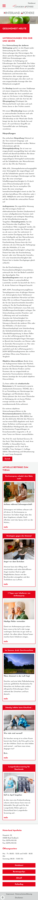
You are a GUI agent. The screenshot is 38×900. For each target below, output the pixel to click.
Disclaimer (19, 898)
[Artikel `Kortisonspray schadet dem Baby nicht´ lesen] (19, 502)
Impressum (10, 894)
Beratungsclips (19, 872)
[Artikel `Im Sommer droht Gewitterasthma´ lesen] (19, 673)
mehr (6, 527)
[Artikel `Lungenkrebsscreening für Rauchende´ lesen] (19, 792)
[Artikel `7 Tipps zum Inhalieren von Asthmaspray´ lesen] (19, 619)
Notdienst (31, 3)
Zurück (7, 459)
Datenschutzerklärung (23, 894)
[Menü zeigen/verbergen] (4, 6)
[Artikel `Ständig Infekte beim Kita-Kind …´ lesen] (19, 731)
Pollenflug (19, 884)
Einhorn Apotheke (24, 6)
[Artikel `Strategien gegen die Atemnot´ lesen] (19, 559)
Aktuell (19, 878)
